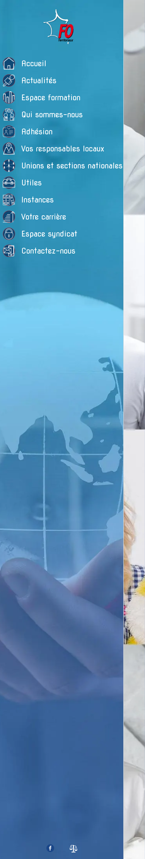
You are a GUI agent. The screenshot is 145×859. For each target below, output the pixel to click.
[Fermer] (134, 10)
